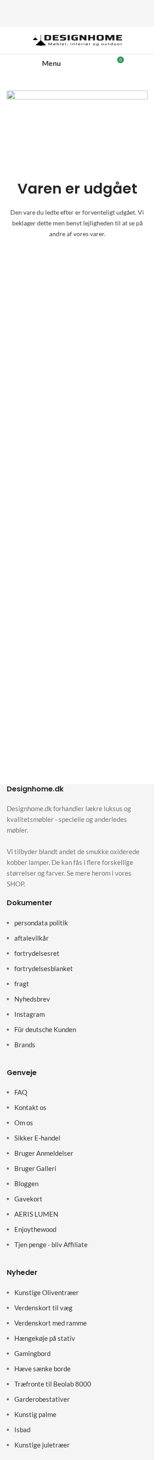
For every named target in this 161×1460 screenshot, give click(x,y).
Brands (24, 1045)
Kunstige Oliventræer (46, 1292)
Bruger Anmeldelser (43, 1153)
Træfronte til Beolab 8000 (52, 1384)
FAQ (20, 1092)
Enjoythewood (35, 1229)
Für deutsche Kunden (45, 1029)
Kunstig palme (35, 1414)
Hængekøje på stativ (44, 1338)
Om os (23, 1123)
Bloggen (26, 1183)
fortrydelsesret (36, 953)
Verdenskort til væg (43, 1308)
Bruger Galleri (35, 1168)
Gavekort (28, 1199)
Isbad (22, 1429)
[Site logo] (77, 39)
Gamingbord (32, 1353)
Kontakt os (30, 1107)
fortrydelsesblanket (43, 968)
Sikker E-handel (37, 1138)
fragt (21, 984)
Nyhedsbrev (32, 999)
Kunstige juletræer (42, 1445)
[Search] (87, 63)
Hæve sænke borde (42, 1369)
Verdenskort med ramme (50, 1323)
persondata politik (41, 923)
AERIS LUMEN (36, 1214)
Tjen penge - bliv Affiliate (51, 1244)
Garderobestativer (42, 1399)
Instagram (29, 1014)
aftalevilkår (31, 938)
